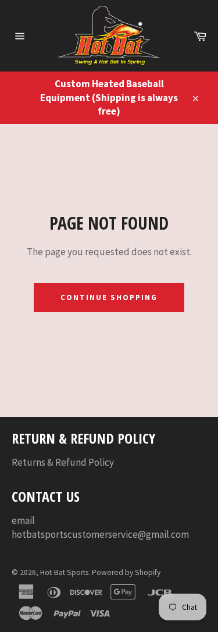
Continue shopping (108, 297)
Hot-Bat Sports (64, 572)
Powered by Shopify (126, 572)
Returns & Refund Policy (63, 462)
